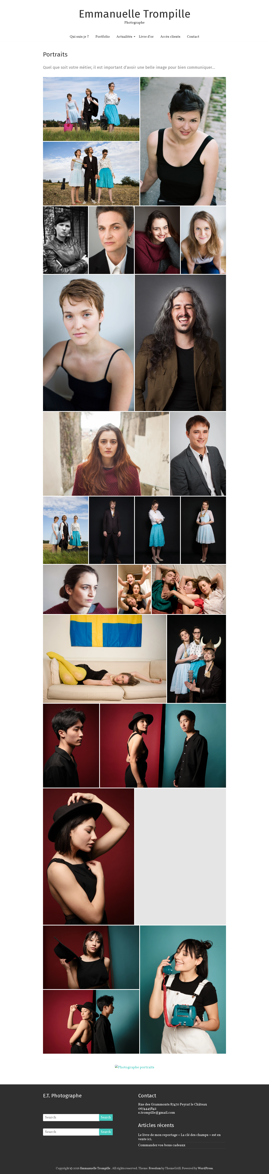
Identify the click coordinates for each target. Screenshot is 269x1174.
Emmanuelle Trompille (134, 13)
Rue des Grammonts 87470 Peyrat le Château (172, 1104)
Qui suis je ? (79, 36)
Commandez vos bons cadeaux (161, 1145)
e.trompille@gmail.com (156, 1112)
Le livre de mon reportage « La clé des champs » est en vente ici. (179, 1137)
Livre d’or (146, 36)
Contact (193, 36)
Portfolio (103, 36)
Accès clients (170, 36)
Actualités (124, 36)
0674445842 (147, 1108)
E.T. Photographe (62, 1096)
